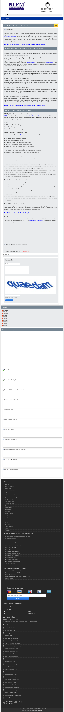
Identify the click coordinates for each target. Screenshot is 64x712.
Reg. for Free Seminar (9, 492)
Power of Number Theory (10, 563)
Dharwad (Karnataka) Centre (10, 692)
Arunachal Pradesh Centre (10, 697)
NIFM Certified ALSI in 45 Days (11, 547)
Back (56, 25)
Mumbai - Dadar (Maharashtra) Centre (12, 684)
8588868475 (10, 702)
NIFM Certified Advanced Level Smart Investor (14, 545)
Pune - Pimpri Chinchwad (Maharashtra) (13, 677)
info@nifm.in (22, 702)
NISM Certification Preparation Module (12, 561)
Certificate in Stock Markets (10, 538)
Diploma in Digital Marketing (10, 606)
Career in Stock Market (9, 503)
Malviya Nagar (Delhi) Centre (10, 633)
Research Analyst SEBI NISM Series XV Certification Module (17, 565)
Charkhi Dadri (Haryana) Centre (11, 638)
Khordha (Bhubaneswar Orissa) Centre (13, 695)
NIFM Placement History (10, 518)
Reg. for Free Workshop (10, 493)
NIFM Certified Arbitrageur (10, 549)
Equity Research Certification (11, 543)
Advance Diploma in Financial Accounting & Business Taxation (17, 570)
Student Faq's (8, 509)
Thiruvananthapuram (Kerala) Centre (12, 690)
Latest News (7, 511)
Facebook (8, 611)
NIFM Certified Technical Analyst (11, 559)
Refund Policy (8, 524)
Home (3, 21)
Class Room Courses (9, 486)
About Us (7, 484)
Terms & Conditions (9, 526)
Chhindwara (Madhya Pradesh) (11, 674)
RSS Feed (32, 613)
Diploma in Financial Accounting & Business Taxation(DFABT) (17, 576)
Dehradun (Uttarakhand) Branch (11, 656)
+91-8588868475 (47, 9)
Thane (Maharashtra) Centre (10, 682)
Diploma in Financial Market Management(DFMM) (15, 540)
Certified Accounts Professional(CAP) (12, 572)
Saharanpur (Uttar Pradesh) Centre (12, 651)
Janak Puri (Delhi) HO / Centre (11, 627)
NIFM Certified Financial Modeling (11, 551)
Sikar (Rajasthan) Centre (10, 661)
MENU (7, 18)
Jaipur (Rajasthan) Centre (10, 658)
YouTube (32, 611)
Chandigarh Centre (8, 635)
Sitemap (6, 528)
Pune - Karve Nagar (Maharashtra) (12, 679)
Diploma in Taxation (9, 578)
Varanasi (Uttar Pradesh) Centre (11, 648)
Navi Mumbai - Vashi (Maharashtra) (12, 687)
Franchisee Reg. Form (9, 499)
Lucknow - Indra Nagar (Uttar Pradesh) (13, 645)
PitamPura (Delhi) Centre (10, 630)
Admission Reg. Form (9, 501)
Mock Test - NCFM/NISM (10, 490)
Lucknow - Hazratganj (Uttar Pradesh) (12, 643)
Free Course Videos (9, 495)
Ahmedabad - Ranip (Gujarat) (11, 664)
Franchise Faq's (8, 507)
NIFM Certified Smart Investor (11, 557)
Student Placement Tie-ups (10, 520)
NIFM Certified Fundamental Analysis (12, 553)
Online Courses (8, 488)
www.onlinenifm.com (37, 710)
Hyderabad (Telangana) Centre (11, 669)
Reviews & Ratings (9, 513)
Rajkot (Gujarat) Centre (9, 666)
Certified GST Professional (10, 574)
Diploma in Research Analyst (11, 542)
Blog (6, 21)
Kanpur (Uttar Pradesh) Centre (11, 653)
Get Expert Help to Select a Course (12, 497)
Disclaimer (7, 522)
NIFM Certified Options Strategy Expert (13, 555)
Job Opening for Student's (10, 515)
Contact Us (7, 530)
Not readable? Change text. (11, 297)
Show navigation (3, 18)
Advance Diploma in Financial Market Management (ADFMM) (17, 536)
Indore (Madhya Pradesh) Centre (11, 671)
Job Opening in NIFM (9, 517)
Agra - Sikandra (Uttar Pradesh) (11, 640)
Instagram (8, 613)
